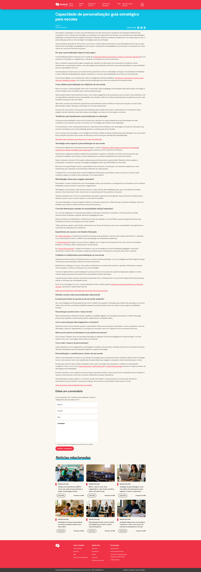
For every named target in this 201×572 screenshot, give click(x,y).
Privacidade (114, 545)
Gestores (94, 548)
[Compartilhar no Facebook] (138, 28)
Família (94, 554)
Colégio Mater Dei (63, 242)
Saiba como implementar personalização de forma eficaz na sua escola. (81, 291)
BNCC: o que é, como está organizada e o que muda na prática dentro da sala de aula (101, 489)
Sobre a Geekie (78, 545)
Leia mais (61, 495)
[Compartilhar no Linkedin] (145, 28)
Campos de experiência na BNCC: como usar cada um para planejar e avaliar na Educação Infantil (70, 489)
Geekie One (96, 545)
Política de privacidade (61, 570)
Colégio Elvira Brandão (66, 249)
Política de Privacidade (117, 551)
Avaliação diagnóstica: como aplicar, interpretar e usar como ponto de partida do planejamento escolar (132, 524)
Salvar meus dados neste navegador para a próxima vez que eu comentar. (75, 444)
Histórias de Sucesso (98, 560)
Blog (119, 4)
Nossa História (77, 548)
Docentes (95, 557)
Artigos (58, 25)
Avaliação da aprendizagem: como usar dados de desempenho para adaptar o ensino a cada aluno (132, 489)
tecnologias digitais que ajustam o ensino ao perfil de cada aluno (116, 57)
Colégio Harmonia (64, 236)
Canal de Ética (114, 548)
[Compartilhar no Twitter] (141, 28)
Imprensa (76, 551)
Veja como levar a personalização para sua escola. (73, 385)
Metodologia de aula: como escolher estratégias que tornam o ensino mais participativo (101, 524)
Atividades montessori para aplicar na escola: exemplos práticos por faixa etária (70, 524)
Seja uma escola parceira (80, 557)
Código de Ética (115, 560)
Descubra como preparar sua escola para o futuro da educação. (78, 139)
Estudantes (95, 551)
